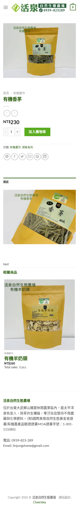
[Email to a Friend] (29, 156)
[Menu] (5, 7)
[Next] (19, 82)
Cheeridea (39, 502)
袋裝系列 (27, 147)
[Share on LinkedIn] (45, 156)
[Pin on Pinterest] (37, 156)
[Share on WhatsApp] (7, 156)
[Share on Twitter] (22, 156)
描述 (6, 182)
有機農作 (19, 93)
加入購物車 (37, 132)
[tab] (39, 182)
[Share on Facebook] (14, 156)
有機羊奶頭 (15, 358)
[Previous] (7, 82)
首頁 (6, 93)
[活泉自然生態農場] (39, 7)
